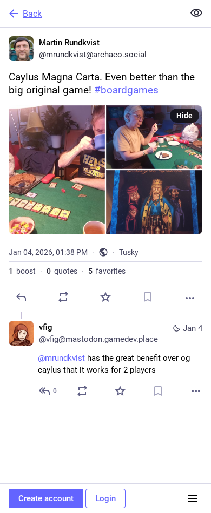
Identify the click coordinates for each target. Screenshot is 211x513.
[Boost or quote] (63, 297)
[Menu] (192, 498)
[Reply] (21, 297)
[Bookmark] (147, 297)
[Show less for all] (196, 13)
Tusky (129, 252)
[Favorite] (105, 297)
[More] (189, 298)
